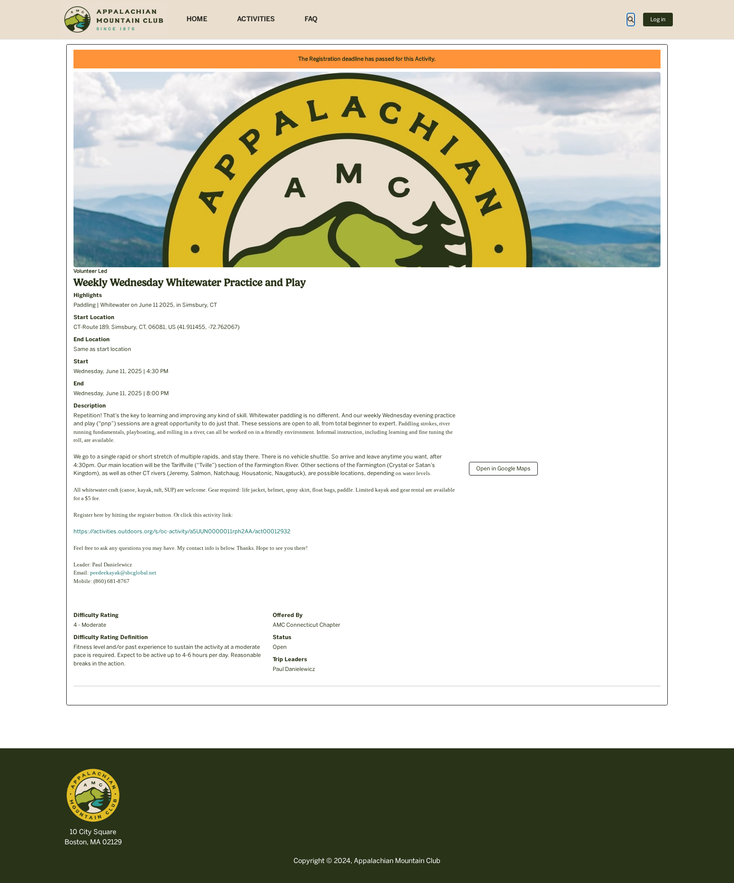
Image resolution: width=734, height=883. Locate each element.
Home (196, 19)
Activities (256, 19)
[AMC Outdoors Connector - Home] (114, 19)
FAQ (311, 19)
